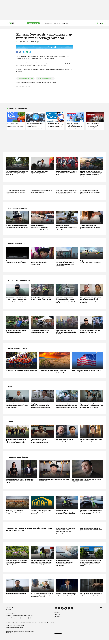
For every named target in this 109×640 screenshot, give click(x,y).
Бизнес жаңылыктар (17, 108)
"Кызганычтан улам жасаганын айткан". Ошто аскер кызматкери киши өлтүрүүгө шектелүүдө (16, 299)
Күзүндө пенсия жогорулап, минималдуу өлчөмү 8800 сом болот (90, 192)
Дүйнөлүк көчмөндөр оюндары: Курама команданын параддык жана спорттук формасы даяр (16, 441)
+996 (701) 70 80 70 (49, 618)
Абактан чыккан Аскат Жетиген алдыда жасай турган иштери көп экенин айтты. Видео (17, 227)
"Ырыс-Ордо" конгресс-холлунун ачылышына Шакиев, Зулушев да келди (66, 172)
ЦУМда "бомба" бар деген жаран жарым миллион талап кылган (41, 298)
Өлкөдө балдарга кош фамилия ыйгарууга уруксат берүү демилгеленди (41, 262)
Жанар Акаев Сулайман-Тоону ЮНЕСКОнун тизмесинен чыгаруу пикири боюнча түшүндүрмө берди (91, 173)
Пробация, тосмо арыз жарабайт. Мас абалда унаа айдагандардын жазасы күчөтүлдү (91, 511)
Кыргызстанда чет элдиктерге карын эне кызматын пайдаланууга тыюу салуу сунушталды (65, 530)
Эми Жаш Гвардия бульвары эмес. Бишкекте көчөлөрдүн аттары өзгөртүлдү (17, 172)
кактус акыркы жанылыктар (45, 78)
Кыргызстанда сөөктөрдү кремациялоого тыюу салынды (16, 261)
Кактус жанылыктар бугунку (25, 78)
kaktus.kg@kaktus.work (17, 615)
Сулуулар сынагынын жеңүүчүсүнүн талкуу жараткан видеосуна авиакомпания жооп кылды (20, 480)
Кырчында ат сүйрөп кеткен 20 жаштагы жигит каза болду (41, 331)
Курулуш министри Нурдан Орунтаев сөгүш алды (39, 171)
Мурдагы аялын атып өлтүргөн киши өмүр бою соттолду (90, 331)
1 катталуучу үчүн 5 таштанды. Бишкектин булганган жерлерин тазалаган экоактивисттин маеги (66, 405)
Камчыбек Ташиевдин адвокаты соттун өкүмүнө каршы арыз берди (67, 594)
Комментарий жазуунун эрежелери (14, 627)
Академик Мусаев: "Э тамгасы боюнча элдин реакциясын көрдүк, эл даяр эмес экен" (17, 405)
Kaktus (38, 41)
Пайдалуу (65, 23)
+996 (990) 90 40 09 (20, 618)
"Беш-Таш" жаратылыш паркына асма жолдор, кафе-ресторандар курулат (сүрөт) (16, 562)
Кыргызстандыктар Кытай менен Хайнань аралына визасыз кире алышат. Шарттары (66, 192)
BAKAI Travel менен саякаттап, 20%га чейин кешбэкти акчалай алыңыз (15, 125)
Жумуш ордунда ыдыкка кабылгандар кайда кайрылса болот (90, 227)
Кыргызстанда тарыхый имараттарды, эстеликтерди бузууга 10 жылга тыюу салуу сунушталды (65, 263)
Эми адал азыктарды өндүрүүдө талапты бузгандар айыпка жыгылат (41, 511)
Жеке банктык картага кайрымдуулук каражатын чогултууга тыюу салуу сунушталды (64, 563)
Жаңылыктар (32, 23)
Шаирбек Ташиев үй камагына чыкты (16, 594)
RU (101, 608)
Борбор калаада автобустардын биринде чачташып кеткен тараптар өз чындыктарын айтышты (90, 300)
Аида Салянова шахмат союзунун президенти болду (91, 440)
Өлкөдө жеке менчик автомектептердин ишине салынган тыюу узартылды (40, 227)
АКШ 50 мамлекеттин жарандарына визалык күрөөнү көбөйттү (86, 371)
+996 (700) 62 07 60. (51, 82)
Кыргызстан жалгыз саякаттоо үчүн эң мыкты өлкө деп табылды (91, 528)
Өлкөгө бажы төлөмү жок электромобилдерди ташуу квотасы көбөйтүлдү (29, 529)
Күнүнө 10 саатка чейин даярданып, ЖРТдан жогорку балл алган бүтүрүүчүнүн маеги (91, 405)
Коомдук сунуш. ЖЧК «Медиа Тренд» (15, 625)
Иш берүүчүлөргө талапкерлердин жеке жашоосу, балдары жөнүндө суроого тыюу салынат (42, 595)
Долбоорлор (48, 23)
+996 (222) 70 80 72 (40, 618)
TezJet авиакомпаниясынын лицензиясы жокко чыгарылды (90, 261)
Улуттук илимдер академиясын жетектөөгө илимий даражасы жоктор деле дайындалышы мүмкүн (90, 563)
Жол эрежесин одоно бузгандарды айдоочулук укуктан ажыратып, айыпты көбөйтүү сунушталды (42, 562)
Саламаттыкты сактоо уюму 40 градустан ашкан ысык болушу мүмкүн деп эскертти (52, 371)
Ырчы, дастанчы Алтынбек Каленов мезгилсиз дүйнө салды (54, 480)
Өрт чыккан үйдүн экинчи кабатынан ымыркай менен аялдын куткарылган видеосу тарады (65, 300)
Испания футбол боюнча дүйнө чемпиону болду (21, 370)
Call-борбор (57, 23)
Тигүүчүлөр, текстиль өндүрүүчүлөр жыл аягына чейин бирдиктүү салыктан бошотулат (66, 227)
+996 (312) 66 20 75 (28, 615)
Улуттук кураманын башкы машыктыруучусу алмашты (65, 440)
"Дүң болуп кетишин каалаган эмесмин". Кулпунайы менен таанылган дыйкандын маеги (40, 405)
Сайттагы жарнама (10, 613)
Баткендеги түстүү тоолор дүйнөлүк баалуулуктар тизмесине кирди (17, 511)
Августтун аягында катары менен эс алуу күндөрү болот (41, 191)
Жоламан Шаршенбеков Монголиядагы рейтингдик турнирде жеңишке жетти (40, 441)
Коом (17, 41)
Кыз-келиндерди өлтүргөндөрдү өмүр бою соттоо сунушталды (91, 594)
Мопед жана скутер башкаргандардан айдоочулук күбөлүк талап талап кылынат (65, 511)
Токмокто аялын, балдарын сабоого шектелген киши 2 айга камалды (66, 332)
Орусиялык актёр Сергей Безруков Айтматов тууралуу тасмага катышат (86, 480)
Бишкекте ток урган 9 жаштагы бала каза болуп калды (16, 331)
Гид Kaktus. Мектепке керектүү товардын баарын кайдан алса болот (15, 192)
